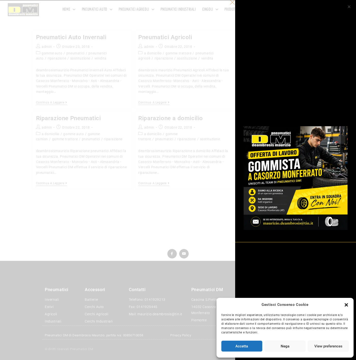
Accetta (241, 346)
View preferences (328, 346)
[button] (346, 304)
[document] (178, 180)
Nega (285, 346)
